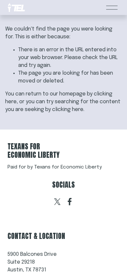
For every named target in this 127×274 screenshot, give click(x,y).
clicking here (67, 109)
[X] (57, 202)
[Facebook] (70, 202)
